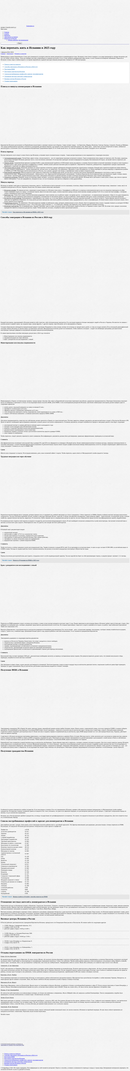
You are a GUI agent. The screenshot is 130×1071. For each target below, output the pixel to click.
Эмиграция (10, 53)
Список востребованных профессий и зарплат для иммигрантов (23, 74)
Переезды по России (10, 38)
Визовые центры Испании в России (15, 79)
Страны (6, 33)
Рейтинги (7, 35)
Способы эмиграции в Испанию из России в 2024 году (21, 67)
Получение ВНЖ (9, 69)
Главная (6, 32)
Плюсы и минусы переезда (12, 64)
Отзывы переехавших (11, 81)
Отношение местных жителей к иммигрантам (18, 76)
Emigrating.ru (30, 26)
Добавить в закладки (20, 53)
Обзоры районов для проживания (18, 40)
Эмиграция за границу (11, 37)
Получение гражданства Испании (14, 71)
